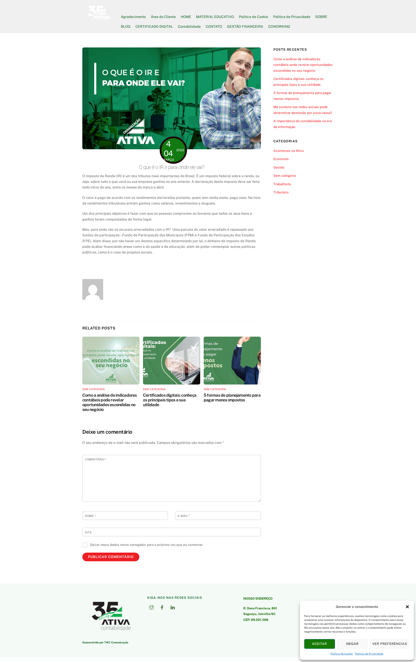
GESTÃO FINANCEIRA (245, 26)
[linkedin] (172, 607)
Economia (280, 159)
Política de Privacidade (369, 653)
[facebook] (162, 607)
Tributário (281, 192)
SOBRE (321, 17)
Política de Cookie (341, 653)
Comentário (95, 459)
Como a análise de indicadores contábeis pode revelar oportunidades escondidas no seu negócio (109, 402)
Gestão (278, 167)
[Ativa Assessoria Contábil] (98, 21)
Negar (352, 644)
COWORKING (279, 26)
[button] (407, 607)
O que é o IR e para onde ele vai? (171, 167)
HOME (186, 17)
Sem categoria (93, 389)
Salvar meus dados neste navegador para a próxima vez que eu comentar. (146, 545)
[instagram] (151, 607)
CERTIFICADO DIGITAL (154, 26)
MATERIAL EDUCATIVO (215, 17)
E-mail (184, 516)
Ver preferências (389, 644)
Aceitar (319, 644)
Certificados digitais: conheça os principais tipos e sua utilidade (169, 400)
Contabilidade (189, 26)
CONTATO (214, 26)
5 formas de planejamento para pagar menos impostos (232, 397)
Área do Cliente (163, 17)
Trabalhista (282, 184)
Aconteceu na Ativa (288, 151)
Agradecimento (133, 17)
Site (88, 532)
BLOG (125, 26)
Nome (90, 516)
